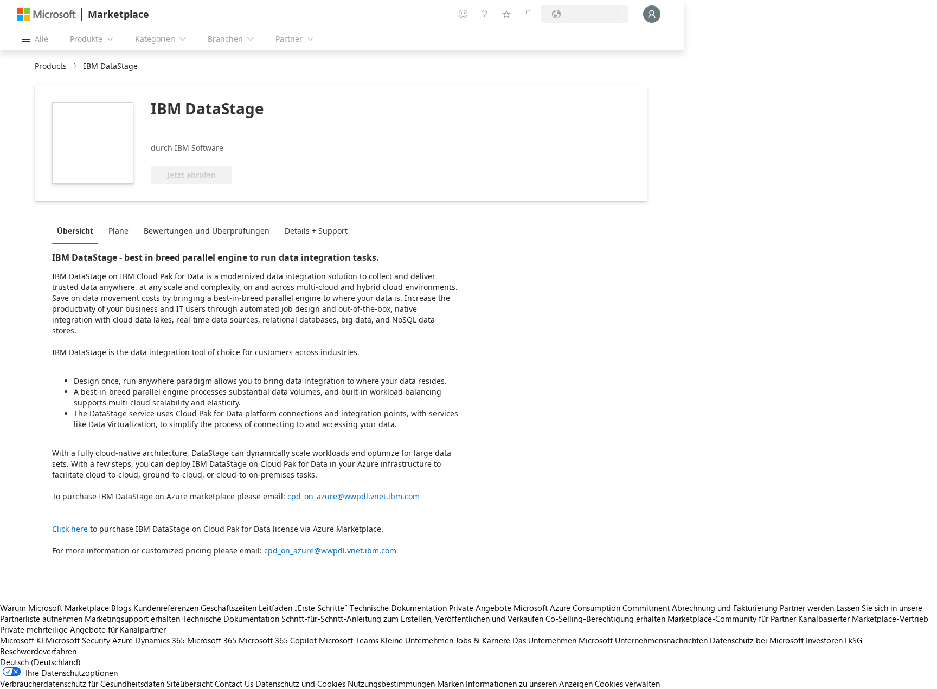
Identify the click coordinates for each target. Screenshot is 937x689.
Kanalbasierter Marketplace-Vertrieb (863, 618)
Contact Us (234, 683)
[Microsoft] (46, 14)
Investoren (824, 640)
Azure (122, 640)
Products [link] (51, 66)
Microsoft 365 (211, 640)
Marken (450, 683)
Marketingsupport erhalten (132, 618)
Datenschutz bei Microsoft (757, 640)
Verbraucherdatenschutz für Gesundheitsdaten (82, 683)
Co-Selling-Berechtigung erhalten (605, 618)
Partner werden (807, 607)
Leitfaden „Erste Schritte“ (303, 607)
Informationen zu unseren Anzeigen (529, 683)
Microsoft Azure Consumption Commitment (593, 607)
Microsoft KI (21, 640)
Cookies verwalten (627, 683)
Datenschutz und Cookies (300, 683)
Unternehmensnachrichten (661, 640)
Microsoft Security (78, 640)
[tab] (78, 230)
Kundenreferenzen (165, 607)
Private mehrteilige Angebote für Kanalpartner (83, 629)
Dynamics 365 (160, 640)
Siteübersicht (189, 683)
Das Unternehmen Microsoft (562, 640)
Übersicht (75, 231)
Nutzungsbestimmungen (391, 683)
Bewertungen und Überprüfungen (206, 231)
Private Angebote (480, 607)
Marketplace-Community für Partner (732, 618)
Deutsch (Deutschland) (40, 661)
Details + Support (316, 231)
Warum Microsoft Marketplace (54, 607)
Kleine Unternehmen (417, 640)
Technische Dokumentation (398, 607)
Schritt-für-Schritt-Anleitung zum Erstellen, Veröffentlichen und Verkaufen (412, 618)
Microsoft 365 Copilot (278, 640)
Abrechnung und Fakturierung (725, 607)
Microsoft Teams (348, 640)
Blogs (121, 607)
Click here (70, 529)
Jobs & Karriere (482, 640)
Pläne (118, 231)
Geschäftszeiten (228, 607)
